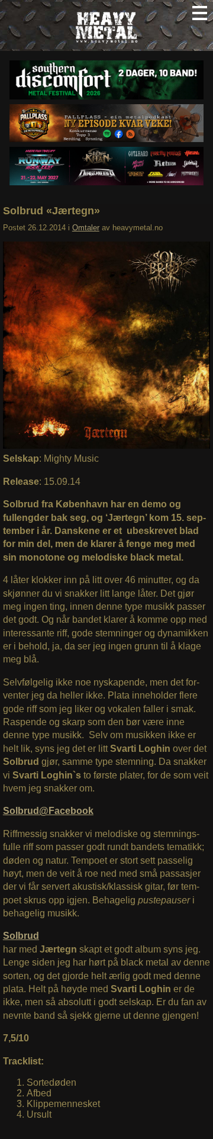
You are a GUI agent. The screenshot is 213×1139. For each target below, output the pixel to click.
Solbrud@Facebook (48, 811)
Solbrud (21, 936)
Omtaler (85, 227)
